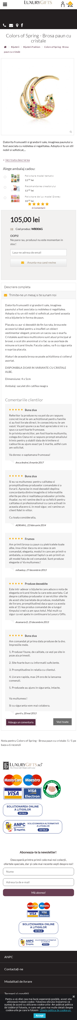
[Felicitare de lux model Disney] (15, 198)
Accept (39, 1015)
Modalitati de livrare (18, 981)
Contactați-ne (13, 969)
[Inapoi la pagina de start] (5, 47)
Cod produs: (23, 229)
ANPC (8, 957)
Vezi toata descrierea (17, 160)
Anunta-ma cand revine (41, 262)
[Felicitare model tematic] (15, 177)
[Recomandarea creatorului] (15, 188)
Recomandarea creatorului (40, 186)
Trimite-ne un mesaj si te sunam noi (32, 295)
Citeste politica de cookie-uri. (55, 1010)
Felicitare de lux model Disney (43, 196)
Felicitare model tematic (39, 175)
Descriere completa (17, 287)
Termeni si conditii (16, 993)
